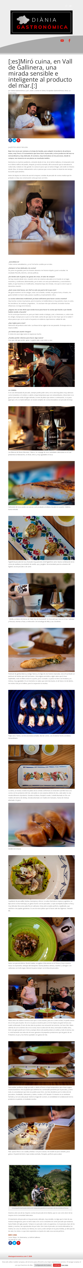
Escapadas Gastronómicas (55, 91)
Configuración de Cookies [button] (43, 1265)
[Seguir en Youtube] (62, 40)
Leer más (64, 1265)
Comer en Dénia (40, 91)
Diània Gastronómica (18, 91)
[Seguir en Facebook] (69, 40)
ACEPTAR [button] (57, 1265)
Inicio (66, 91)
